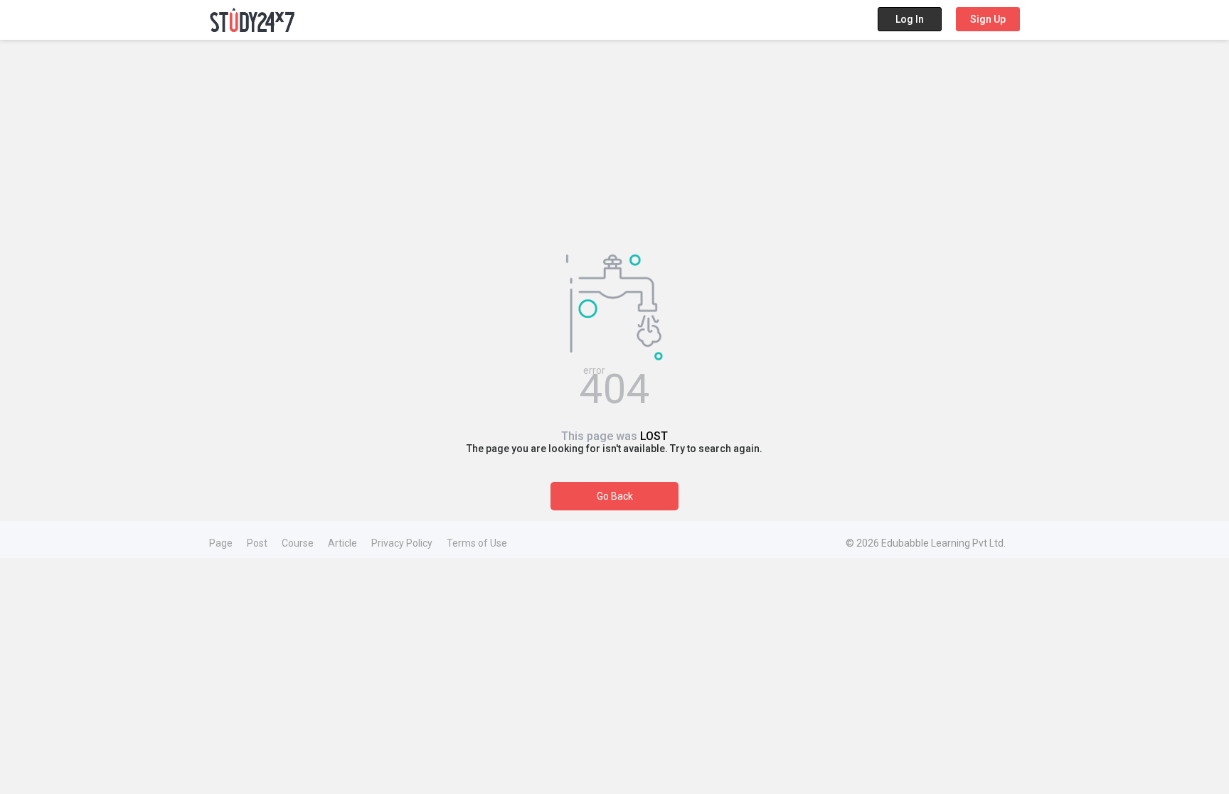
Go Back (615, 496)
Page (221, 543)
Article (342, 543)
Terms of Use (477, 543)
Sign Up (988, 19)
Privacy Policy (401, 543)
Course (298, 543)
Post (257, 543)
